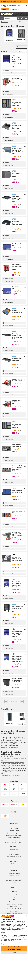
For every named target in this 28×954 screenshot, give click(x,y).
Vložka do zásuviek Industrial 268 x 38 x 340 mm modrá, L (17, 492)
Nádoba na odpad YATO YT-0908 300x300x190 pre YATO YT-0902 (17, 680)
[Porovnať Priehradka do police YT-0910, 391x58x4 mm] (24, 379)
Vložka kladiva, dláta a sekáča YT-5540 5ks (17, 445)
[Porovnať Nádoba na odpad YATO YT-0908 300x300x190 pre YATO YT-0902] (24, 679)
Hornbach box (14, 887)
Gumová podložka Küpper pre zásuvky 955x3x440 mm (17, 360)
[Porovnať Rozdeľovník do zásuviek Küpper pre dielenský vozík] (24, 422)
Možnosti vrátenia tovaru (14, 837)
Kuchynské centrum (14, 875)
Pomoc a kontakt (14, 828)
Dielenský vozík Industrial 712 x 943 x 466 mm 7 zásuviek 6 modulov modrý (17, 634)
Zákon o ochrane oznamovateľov (14, 913)
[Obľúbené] (22, 18)
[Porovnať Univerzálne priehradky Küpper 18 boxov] (24, 308)
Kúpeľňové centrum (14, 878)
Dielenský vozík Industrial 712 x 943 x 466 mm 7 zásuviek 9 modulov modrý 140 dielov (17, 659)
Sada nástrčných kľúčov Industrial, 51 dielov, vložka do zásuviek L (17, 559)
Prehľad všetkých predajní (14, 873)
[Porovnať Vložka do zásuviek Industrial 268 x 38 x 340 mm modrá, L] (24, 488)
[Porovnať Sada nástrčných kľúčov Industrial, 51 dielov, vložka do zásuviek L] (24, 555)
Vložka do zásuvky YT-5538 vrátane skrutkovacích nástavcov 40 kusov (17, 468)
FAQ (14, 826)
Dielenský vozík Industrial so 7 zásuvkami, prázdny (17, 59)
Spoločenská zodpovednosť (14, 908)
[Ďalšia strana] (22, 701)
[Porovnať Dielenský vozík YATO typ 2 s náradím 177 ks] (24, 78)
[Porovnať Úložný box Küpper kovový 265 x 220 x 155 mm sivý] (24, 171)
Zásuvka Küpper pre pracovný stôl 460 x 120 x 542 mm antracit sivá (17, 224)
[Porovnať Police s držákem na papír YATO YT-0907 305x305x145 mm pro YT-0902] (24, 533)
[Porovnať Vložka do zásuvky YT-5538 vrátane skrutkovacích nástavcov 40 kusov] (24, 466)
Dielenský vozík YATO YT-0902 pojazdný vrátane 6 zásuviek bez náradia (17, 267)
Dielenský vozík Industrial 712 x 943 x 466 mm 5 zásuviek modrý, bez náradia (17, 584)
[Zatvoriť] (26, 5)
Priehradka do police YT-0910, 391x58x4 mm (17, 379)
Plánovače (14, 863)
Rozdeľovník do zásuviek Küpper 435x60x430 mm (17, 103)
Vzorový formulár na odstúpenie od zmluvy (14, 833)
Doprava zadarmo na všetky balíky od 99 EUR (12, 1)
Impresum (14, 899)
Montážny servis (14, 861)
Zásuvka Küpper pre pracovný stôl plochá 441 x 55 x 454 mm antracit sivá (17, 199)
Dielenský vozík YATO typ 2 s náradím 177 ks (17, 79)
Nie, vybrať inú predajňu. (15, 9)
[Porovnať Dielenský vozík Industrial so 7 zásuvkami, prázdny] (24, 55)
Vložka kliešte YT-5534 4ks (17, 511)
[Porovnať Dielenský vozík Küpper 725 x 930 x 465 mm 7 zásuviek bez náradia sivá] (24, 604)
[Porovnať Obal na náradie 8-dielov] (24, 287)
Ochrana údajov (14, 911)
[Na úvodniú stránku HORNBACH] (6, 14)
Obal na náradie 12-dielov (16, 244)
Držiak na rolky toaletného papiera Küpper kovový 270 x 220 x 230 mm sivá (17, 151)
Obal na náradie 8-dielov (16, 287)
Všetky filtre (22, 47)
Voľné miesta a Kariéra (14, 894)
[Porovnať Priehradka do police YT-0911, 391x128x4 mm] (24, 401)
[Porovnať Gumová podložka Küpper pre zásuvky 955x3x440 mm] (24, 356)
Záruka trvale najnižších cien (14, 901)
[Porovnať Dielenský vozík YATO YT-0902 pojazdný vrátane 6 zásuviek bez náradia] (24, 265)
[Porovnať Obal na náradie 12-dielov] (24, 244)
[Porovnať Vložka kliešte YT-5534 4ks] (24, 511)
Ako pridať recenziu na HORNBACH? (14, 842)
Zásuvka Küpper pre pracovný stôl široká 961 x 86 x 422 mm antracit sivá (17, 336)
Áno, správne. (5, 9)
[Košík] (25, 18)
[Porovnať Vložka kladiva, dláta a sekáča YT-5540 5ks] (24, 445)
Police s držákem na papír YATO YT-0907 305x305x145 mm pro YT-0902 (17, 535)
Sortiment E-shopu (14, 849)
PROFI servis (14, 859)
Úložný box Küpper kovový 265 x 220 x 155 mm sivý (17, 175)
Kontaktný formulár (14, 830)
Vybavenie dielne (4, 21)
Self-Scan (14, 885)
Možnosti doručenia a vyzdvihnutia (14, 835)
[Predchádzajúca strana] (5, 701)
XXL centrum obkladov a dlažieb (14, 880)
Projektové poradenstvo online (14, 856)
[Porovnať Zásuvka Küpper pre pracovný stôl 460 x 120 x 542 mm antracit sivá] (24, 219)
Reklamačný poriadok (14, 906)
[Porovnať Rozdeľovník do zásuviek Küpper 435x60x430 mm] (24, 100)
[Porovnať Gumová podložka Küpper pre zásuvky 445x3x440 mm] (24, 123)
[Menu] (2, 18)
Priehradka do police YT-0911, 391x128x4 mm (17, 402)
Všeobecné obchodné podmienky (14, 904)
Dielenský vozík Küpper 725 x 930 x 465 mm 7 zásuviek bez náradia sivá (17, 609)
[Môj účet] (18, 18)
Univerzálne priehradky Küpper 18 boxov (17, 312)
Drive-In (14, 882)
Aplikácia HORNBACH (14, 866)
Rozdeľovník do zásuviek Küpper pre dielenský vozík (17, 425)
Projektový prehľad (14, 854)
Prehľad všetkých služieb (14, 852)
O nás (14, 897)
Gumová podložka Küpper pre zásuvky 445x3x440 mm (17, 127)
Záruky (14, 840)
